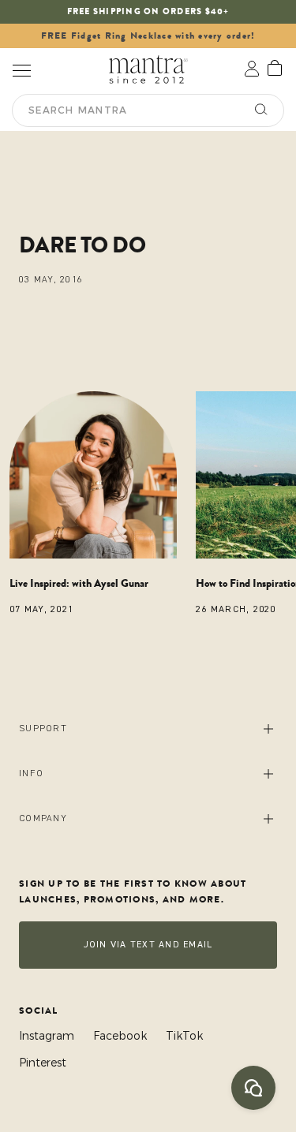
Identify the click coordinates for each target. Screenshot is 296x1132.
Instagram (46, 1036)
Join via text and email (148, 945)
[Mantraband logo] (148, 69)
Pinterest (42, 1062)
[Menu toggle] (21, 69)
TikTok (184, 1036)
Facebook (120, 1036)
